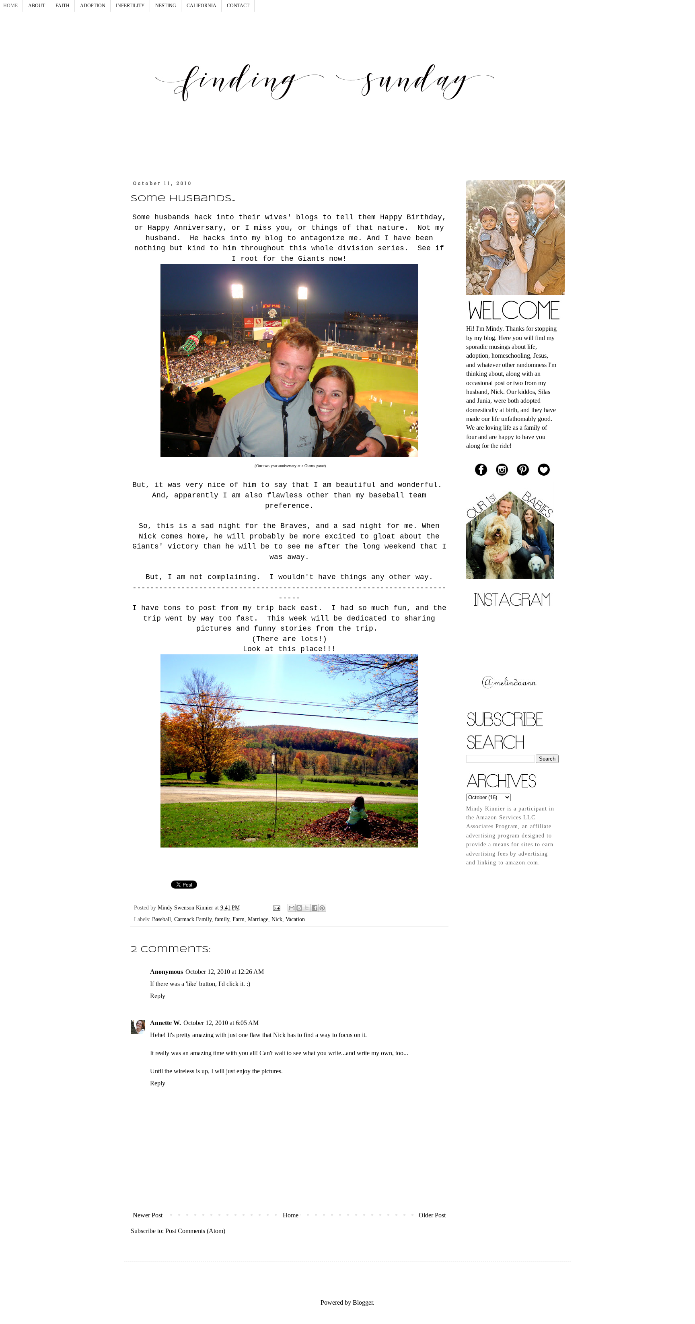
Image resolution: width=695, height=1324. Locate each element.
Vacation (295, 919)
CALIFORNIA (201, 5)
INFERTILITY (130, 5)
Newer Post (147, 1215)
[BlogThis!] (299, 908)
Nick (276, 919)
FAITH (63, 5)
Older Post (432, 1215)
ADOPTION (92, 5)
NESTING (165, 5)
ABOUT (36, 5)
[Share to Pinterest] (322, 908)
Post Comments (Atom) (195, 1230)
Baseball (161, 919)
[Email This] (292, 908)
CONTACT (238, 5)
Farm (238, 919)
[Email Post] (276, 907)
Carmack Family (193, 919)
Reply (157, 995)
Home (290, 1215)
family (222, 919)
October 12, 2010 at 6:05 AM (221, 1022)
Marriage (258, 919)
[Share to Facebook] (314, 908)
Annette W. (165, 1022)
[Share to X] (307, 908)
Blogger (363, 1302)
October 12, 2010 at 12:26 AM (224, 971)
